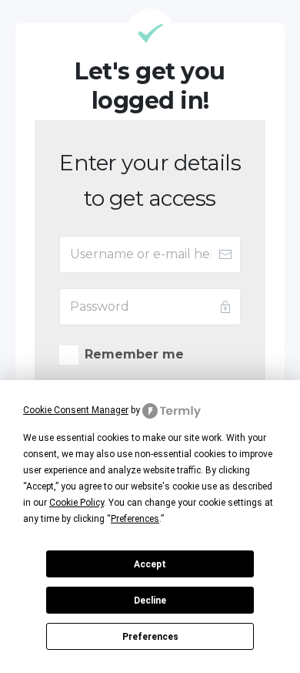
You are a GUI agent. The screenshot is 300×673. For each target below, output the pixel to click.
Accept (150, 564)
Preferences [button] (135, 518)
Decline (150, 600)
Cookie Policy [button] (76, 502)
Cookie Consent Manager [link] (75, 410)
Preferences (150, 636)
